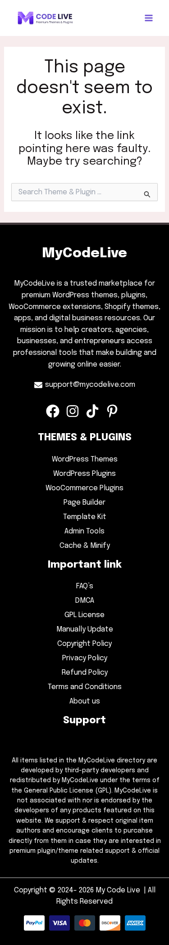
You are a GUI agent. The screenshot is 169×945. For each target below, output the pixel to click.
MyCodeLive (84, 253)
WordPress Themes (85, 459)
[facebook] (55, 411)
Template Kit (84, 517)
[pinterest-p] (114, 411)
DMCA (84, 601)
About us (84, 701)
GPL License (84, 615)
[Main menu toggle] (148, 18)
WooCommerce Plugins (84, 488)
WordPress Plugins (84, 474)
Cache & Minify (84, 546)
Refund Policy (85, 672)
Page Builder (84, 502)
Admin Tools (84, 531)
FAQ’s (84, 586)
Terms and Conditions (85, 687)
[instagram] (75, 411)
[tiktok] (95, 411)
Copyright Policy (84, 644)
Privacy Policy (84, 658)
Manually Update (84, 629)
